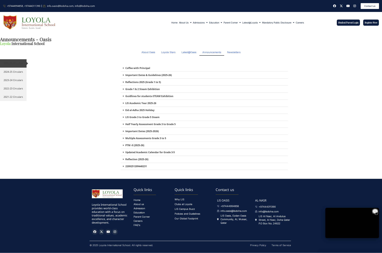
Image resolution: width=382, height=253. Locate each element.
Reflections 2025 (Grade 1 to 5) (143, 82)
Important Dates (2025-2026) (142, 131)
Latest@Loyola (250, 22)
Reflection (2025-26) (136, 159)
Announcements (211, 52)
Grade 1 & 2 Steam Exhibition (142, 89)
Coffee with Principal (137, 68)
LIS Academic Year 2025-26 (140, 103)
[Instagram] (355, 6)
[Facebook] (335, 6)
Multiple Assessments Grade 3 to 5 (145, 138)
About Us (184, 22)
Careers (300, 22)
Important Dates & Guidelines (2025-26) (148, 75)
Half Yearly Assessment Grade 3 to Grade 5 (150, 124)
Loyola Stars (168, 52)
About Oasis (148, 52)
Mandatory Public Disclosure (276, 22)
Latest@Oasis (188, 52)
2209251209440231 (136, 166)
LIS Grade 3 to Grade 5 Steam (142, 117)
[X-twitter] (341, 6)
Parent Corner (231, 22)
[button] (204, 68)
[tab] (13, 63)
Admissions (199, 22)
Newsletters (234, 52)
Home (174, 22)
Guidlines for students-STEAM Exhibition (149, 96)
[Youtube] (348, 6)
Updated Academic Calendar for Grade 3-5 (150, 152)
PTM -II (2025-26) (134, 145)
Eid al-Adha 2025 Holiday (139, 110)
